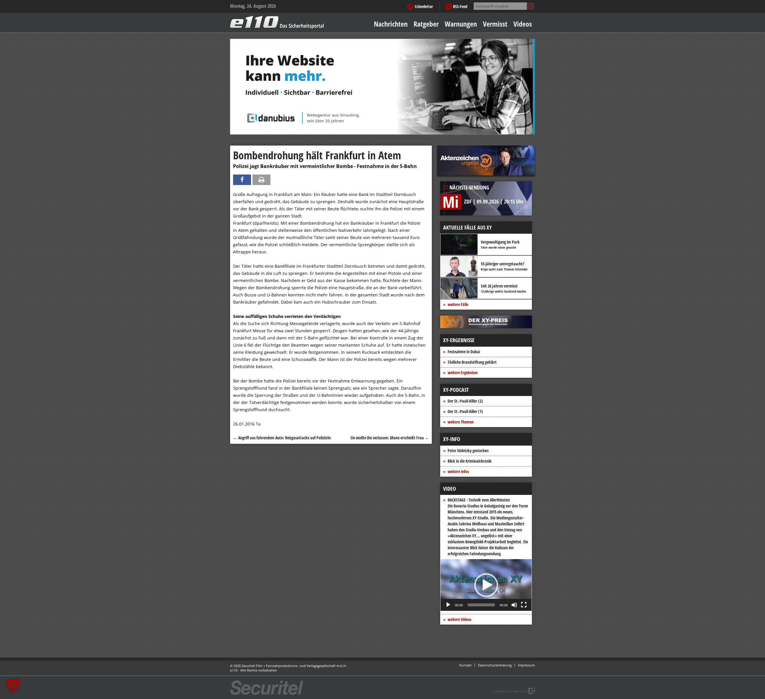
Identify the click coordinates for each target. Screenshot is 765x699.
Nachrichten (391, 24)
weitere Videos (459, 619)
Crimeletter (424, 6)
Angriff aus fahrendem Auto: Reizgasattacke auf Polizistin (282, 437)
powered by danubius (510, 691)
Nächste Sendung (469, 187)
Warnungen (461, 24)
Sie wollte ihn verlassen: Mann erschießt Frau (390, 437)
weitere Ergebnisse (463, 372)
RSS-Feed (460, 6)
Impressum (526, 665)
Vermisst (495, 24)
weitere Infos (458, 471)
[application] (486, 585)
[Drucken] (261, 180)
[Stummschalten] (514, 605)
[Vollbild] (524, 605)
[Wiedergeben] (448, 605)
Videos (522, 24)
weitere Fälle (458, 304)
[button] (486, 585)
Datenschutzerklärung (495, 665)
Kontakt (465, 665)
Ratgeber (426, 24)
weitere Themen (461, 422)
